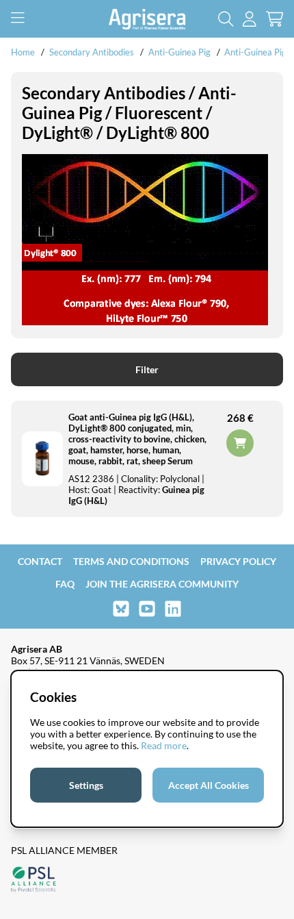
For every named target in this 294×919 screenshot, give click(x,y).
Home (23, 52)
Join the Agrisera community (162, 584)
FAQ (65, 584)
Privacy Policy (238, 561)
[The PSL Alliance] (33, 880)
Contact (40, 561)
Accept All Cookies (208, 785)
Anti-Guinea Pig (179, 52)
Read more (164, 745)
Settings (86, 785)
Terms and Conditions (131, 561)
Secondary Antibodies (91, 52)
